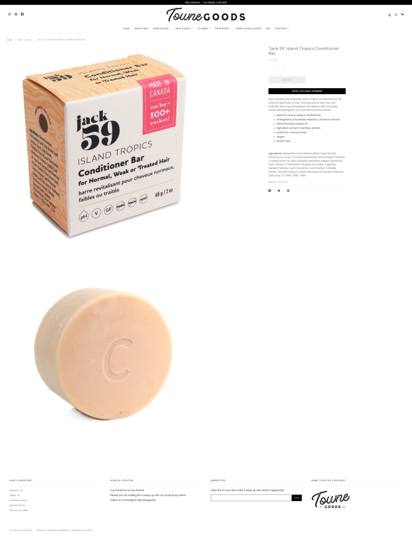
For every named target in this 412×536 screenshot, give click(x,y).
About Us (15, 495)
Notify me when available (307, 91)
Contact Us (16, 490)
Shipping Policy (19, 500)
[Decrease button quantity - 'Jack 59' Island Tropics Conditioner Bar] (272, 69)
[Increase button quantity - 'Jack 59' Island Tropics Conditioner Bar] (284, 69)
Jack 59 (282, 182)
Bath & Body (25, 40)
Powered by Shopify (83, 530)
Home (9, 40)
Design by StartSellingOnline (53, 530)
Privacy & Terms (19, 510)
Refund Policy (18, 505)
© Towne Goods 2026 (21, 530)
